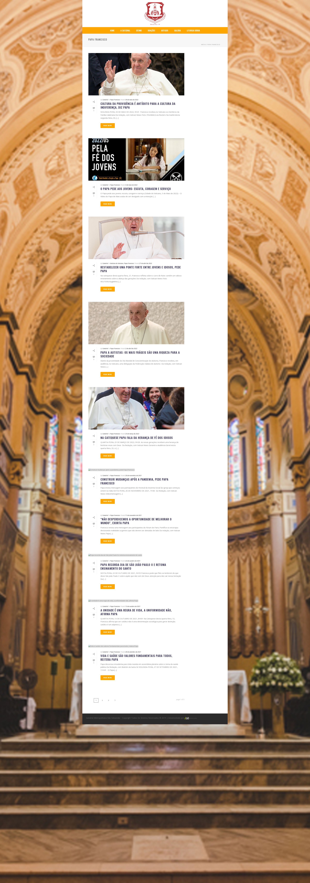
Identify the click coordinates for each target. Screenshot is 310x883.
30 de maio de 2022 (131, 100)
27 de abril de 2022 (145, 263)
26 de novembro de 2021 (133, 475)
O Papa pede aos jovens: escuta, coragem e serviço (136, 188)
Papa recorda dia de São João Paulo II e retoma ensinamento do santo (133, 566)
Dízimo (139, 30)
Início (203, 44)
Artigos (164, 30)
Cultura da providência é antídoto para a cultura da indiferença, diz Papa (138, 105)
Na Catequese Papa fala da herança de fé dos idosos (137, 437)
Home (112, 30)
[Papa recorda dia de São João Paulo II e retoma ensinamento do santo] (136, 555)
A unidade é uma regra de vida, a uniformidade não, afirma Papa (136, 612)
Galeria (177, 30)
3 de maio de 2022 (131, 185)
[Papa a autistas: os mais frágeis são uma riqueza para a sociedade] (136, 323)
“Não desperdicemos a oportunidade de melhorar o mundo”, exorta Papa (136, 521)
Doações (151, 30)
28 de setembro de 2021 (133, 652)
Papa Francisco (213, 44)
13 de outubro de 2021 (132, 606)
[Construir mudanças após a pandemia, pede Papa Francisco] (136, 470)
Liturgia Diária (193, 30)
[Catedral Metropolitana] (155, 13)
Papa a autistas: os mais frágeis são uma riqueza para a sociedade (140, 354)
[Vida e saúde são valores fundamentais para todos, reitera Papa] (136, 646)
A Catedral (125, 30)
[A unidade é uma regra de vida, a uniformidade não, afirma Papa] (136, 600)
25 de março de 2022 (132, 434)
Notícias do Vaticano (116, 263)
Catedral (105, 100)
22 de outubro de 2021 (132, 561)
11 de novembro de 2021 (133, 515)
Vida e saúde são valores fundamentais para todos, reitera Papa (136, 657)
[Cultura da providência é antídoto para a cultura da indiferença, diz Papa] (136, 74)
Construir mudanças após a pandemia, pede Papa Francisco (134, 481)
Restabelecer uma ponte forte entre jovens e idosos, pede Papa (141, 269)
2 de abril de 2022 (131, 348)
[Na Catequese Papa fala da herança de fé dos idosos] (136, 408)
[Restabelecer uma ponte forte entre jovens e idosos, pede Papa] (136, 238)
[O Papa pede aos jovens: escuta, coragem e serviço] (136, 159)
